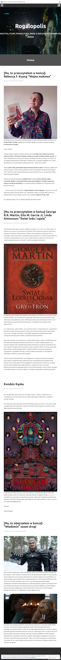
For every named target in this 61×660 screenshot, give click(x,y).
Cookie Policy (33, 657)
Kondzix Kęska (14, 384)
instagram (51, 495)
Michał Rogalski (18, 81)
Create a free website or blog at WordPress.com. (19, 651)
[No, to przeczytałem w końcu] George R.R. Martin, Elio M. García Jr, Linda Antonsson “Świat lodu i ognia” (30, 215)
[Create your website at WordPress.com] (30, 2)
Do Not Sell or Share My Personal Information (42, 651)
